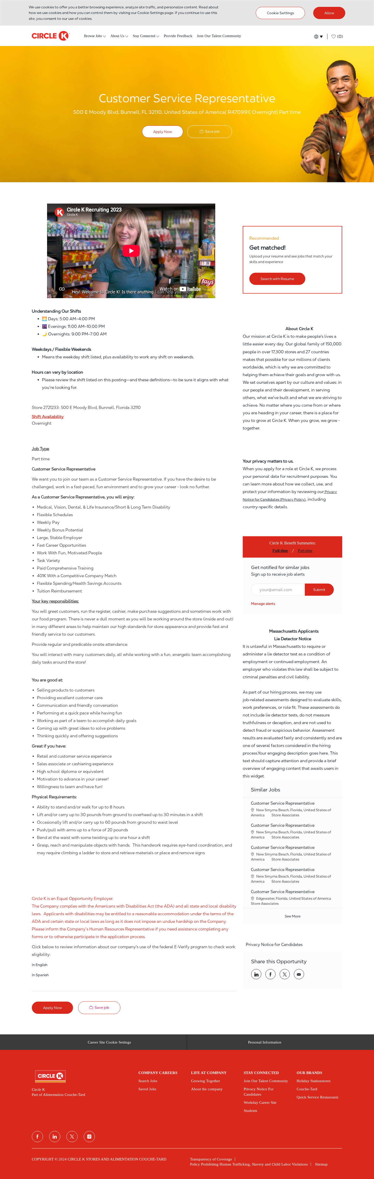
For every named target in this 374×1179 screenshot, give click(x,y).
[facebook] (37, 1136)
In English (39, 965)
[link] (263, 604)
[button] (318, 36)
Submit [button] (319, 590)
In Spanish (40, 975)
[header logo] (51, 36)
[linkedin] (54, 1136)
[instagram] (89, 1136)
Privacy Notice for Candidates (274, 944)
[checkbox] (209, 131)
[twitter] (72, 1136)
